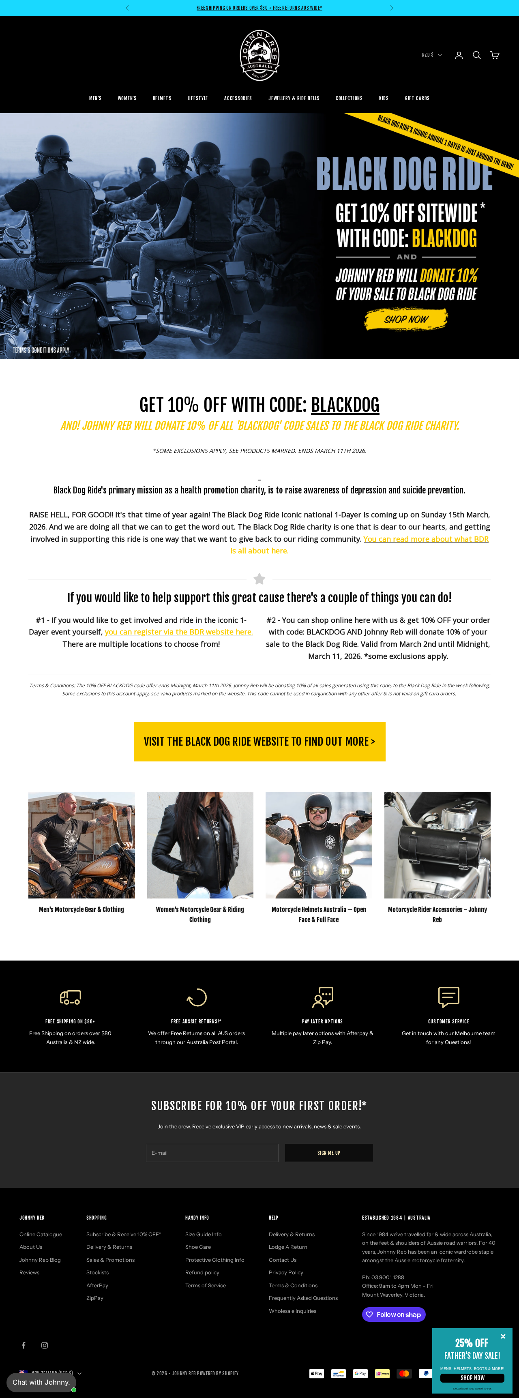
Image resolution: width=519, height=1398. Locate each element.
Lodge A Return (288, 1247)
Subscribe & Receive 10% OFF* (123, 1234)
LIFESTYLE (198, 98)
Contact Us (282, 1259)
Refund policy (202, 1272)
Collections (349, 98)
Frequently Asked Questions (303, 1298)
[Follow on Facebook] (23, 1345)
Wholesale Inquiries (292, 1311)
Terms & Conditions (293, 1285)
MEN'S (95, 98)
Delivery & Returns (109, 1247)
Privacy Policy (286, 1272)
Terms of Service (205, 1285)
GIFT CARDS (417, 98)
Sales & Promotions (110, 1259)
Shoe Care (198, 1247)
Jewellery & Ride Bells (294, 98)
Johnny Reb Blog (40, 1259)
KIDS (384, 98)
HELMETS (162, 98)
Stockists (97, 1272)
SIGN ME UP (329, 1153)
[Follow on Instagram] (45, 1345)
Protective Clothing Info (214, 1259)
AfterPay (97, 1285)
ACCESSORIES (238, 98)
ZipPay (94, 1298)
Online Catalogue (40, 1234)
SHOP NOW (473, 1377)
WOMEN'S (127, 98)
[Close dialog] (503, 1336)
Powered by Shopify (218, 1374)
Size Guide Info (203, 1234)
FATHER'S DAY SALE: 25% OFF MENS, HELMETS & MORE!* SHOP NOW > (259, 8)
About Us (30, 1247)
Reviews (29, 1272)
